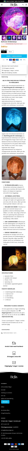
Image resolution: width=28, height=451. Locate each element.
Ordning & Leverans (6, 393)
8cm (4, 51)
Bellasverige (16, 449)
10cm (10, 51)
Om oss (3, 395)
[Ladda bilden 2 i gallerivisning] (9, 38)
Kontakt (3, 390)
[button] (23, 4)
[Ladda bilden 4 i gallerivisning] (19, 38)
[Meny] (1, 4)
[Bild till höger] (26, 21)
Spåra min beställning (7, 398)
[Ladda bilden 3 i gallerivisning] (14, 38)
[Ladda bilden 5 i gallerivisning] (24, 38)
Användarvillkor (5, 410)
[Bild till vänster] (2, 21)
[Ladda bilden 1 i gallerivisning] (4, 38)
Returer (5, 402)
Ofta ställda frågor (6, 387)
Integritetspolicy (5, 413)
